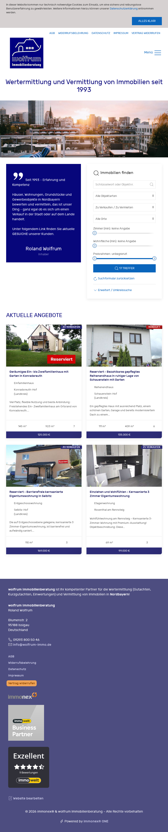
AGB (52, 33)
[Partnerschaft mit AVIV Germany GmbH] (26, 722)
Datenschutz (101, 33)
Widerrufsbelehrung (73, 33)
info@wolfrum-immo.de (32, 645)
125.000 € (44, 434)
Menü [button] (149, 52)
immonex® (96, 821)
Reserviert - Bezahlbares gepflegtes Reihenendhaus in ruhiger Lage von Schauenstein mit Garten (115, 376)
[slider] (94, 233)
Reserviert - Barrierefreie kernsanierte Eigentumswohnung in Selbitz (36, 494)
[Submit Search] (152, 184)
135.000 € (124, 434)
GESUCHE (20, 234)
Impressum (121, 33)
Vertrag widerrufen (146, 33)
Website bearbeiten (27, 798)
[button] (112, 290)
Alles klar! (147, 21)
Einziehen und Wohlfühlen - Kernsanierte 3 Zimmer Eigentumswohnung (119, 494)
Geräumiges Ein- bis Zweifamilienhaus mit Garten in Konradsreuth (38, 374)
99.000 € (124, 550)
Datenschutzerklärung (124, 8)
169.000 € (44, 550)
